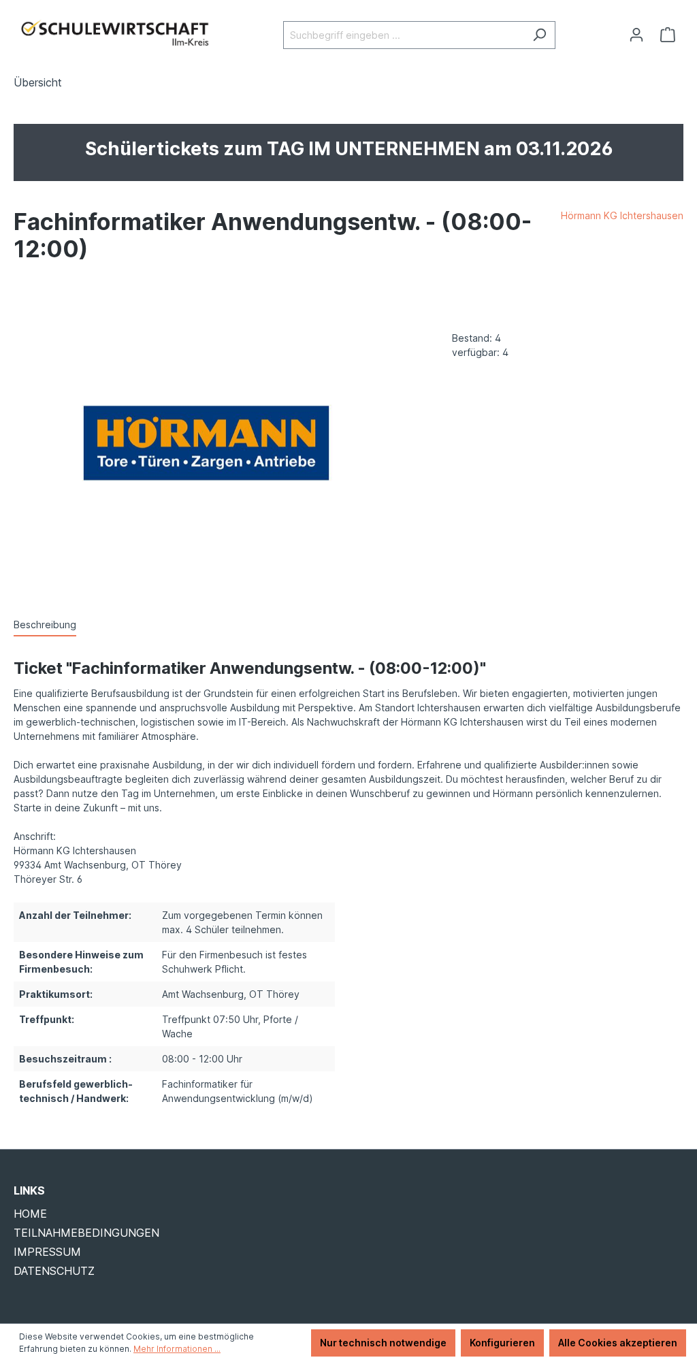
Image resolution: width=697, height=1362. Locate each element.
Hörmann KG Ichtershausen (622, 215)
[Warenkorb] (667, 35)
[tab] (45, 625)
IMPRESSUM (47, 1252)
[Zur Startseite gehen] (116, 32)
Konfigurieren (502, 1342)
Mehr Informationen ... (177, 1349)
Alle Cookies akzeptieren (617, 1342)
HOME (30, 1213)
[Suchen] (539, 35)
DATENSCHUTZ (54, 1271)
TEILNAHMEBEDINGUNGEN (86, 1232)
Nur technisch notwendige (383, 1342)
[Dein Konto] (636, 35)
